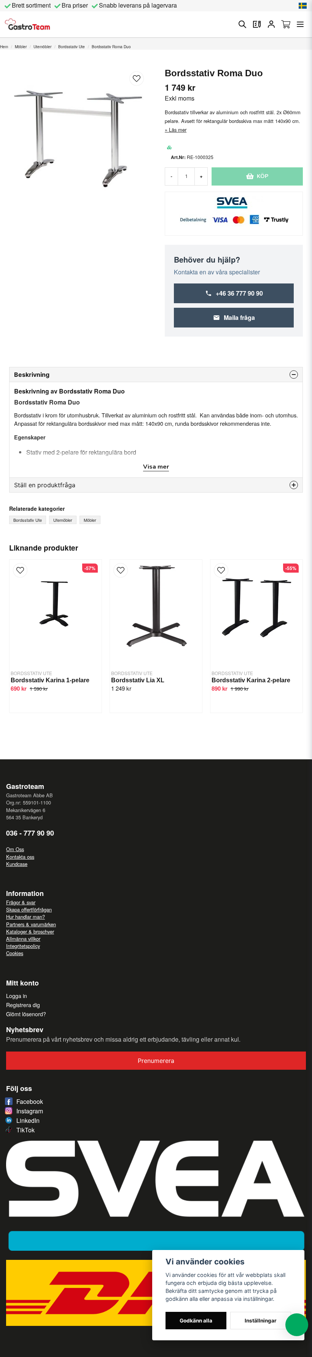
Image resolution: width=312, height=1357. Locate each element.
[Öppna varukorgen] (286, 24)
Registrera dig (23, 1005)
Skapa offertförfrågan (29, 909)
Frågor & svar (20, 902)
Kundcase (16, 863)
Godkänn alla (196, 1321)
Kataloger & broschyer (30, 931)
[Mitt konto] (271, 24)
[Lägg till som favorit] (257, 24)
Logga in (16, 996)
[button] (302, 5)
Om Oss (15, 849)
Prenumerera (156, 1060)
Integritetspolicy (23, 945)
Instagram (29, 1111)
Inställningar (261, 1321)
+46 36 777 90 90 (239, 293)
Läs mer (177, 129)
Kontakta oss (20, 856)
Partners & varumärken (31, 924)
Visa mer (156, 467)
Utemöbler (42, 46)
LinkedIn (28, 1120)
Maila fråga (239, 317)
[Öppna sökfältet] (242, 24)
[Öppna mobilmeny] (300, 24)
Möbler (21, 46)
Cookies (14, 953)
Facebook (29, 1101)
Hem (4, 46)
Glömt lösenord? (26, 1014)
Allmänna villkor (23, 938)
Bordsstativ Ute (71, 46)
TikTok (25, 1130)
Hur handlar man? (25, 916)
